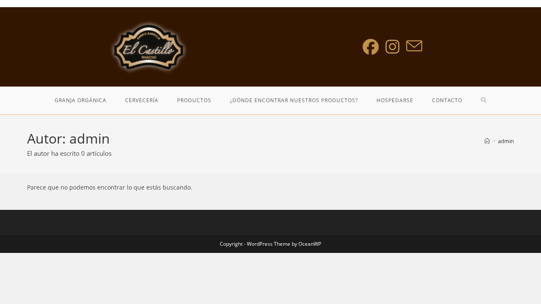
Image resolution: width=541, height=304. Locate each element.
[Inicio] (487, 141)
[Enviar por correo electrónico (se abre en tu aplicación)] (414, 46)
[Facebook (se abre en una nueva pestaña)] (370, 46)
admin (506, 141)
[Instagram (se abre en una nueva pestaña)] (392, 46)
